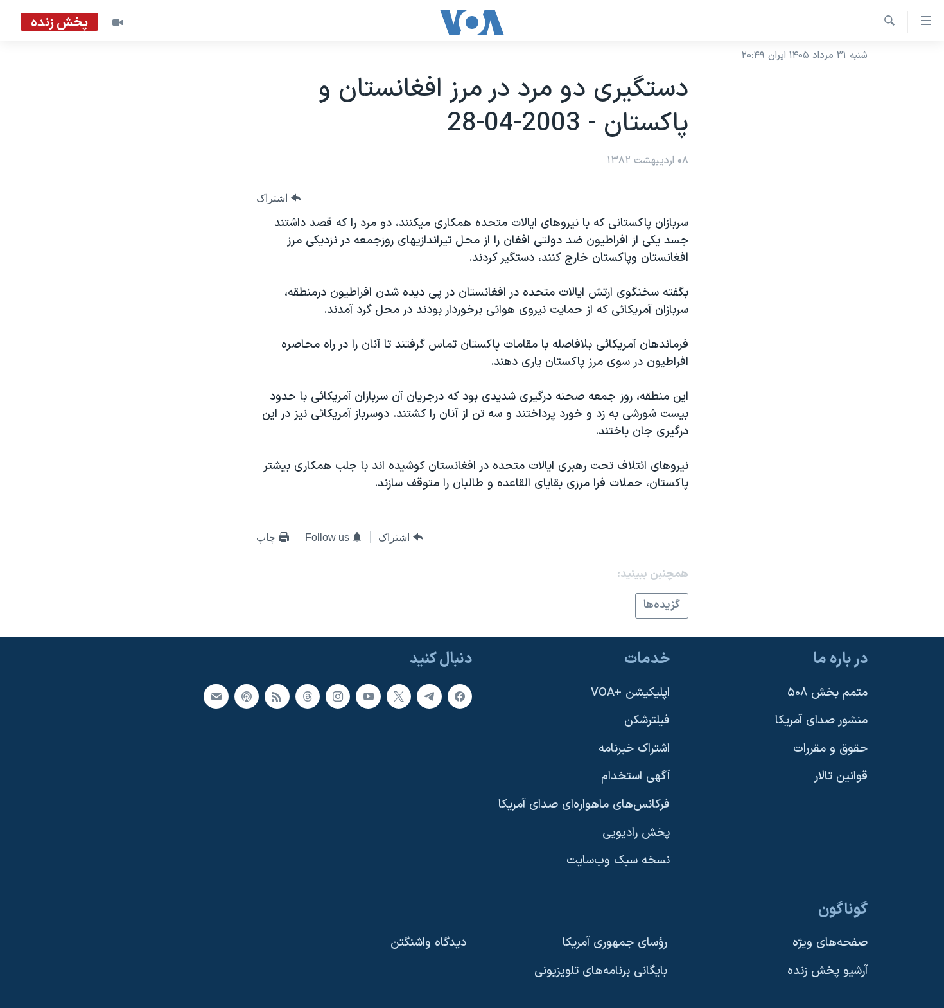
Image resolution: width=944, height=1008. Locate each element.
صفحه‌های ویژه (830, 942)
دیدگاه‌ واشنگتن (428, 942)
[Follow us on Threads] (307, 696)
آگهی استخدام (635, 776)
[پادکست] (246, 696)
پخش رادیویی (636, 832)
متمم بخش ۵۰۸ (827, 692)
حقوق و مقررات (830, 748)
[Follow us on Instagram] (338, 696)
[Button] (278, 198)
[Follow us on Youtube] (368, 696)
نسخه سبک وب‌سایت (618, 860)
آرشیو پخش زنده (827, 971)
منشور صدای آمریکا (821, 720)
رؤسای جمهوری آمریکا (615, 942)
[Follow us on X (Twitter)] (399, 696)
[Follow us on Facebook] (460, 696)
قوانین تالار (841, 776)
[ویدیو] (117, 22)
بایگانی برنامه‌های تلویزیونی (600, 971)
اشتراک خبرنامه (634, 748)
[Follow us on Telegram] (429, 696)
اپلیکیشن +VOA (630, 692)
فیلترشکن (647, 720)
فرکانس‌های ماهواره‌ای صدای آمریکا (584, 804)
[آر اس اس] (277, 696)
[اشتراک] (216, 696)
